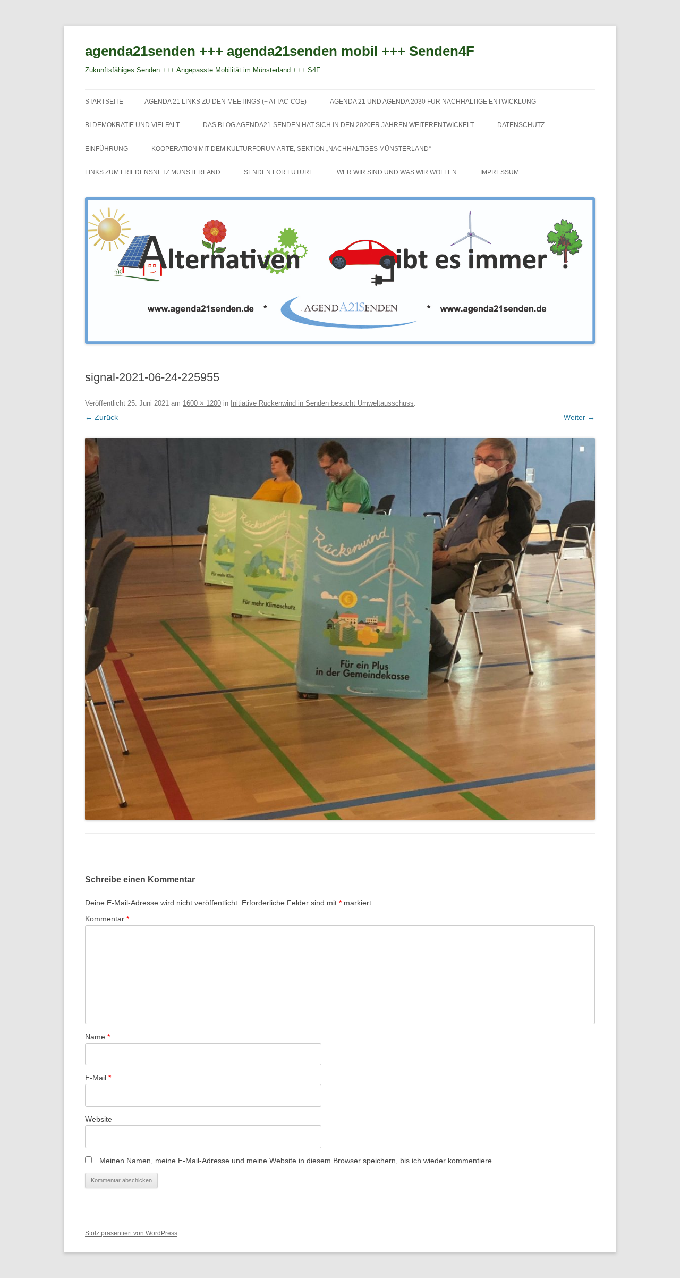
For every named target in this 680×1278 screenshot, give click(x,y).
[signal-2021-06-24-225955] (340, 629)
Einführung (106, 149)
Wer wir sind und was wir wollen (397, 172)
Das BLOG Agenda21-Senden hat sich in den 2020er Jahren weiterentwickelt (338, 125)
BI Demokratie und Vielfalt (132, 125)
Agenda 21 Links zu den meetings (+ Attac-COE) (225, 101)
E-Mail (98, 1077)
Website (98, 1119)
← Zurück (101, 417)
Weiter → (579, 417)
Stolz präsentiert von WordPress (131, 1233)
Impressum (499, 172)
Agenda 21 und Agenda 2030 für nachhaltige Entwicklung (433, 101)
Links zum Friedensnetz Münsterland (152, 172)
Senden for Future (278, 172)
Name (97, 1036)
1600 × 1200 (202, 403)
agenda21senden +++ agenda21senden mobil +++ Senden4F (279, 51)
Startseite (104, 101)
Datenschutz (521, 125)
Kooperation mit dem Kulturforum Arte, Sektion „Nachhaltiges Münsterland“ (291, 149)
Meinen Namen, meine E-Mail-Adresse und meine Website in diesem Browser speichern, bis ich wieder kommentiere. (296, 1160)
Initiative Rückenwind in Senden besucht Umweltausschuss (322, 403)
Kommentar (107, 918)
